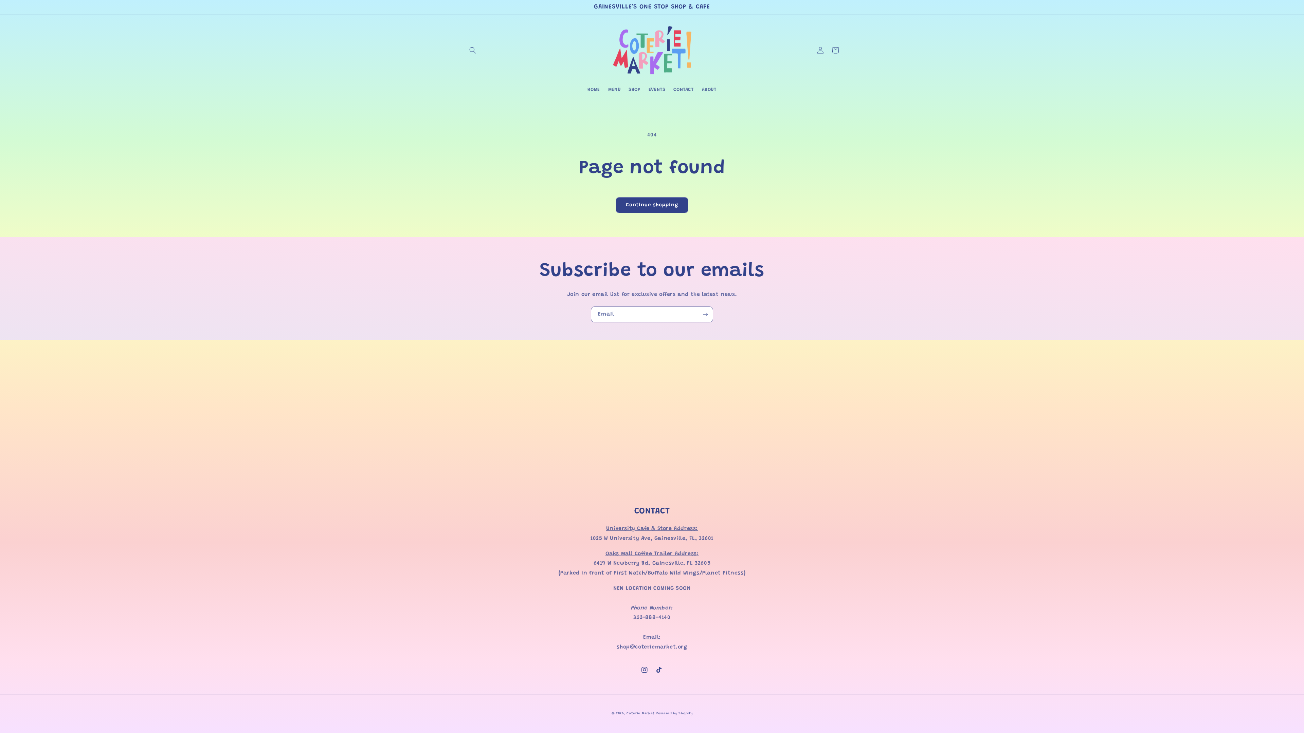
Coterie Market (641, 713)
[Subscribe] (705, 314)
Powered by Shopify (674, 713)
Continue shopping (652, 205)
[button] (472, 50)
